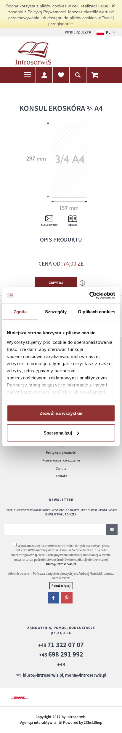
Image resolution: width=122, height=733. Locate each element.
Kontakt (61, 476)
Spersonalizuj (58, 432)
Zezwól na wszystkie (61, 413)
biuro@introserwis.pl (61, 564)
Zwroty (61, 468)
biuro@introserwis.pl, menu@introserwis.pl (64, 675)
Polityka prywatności (61, 453)
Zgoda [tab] (20, 311)
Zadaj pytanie (49, 225)
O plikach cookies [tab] (96, 311)
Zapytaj (56, 282)
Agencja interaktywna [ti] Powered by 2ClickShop (61, 722)
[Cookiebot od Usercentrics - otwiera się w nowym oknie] (89, 295)
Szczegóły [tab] (56, 311)
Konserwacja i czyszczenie (61, 460)
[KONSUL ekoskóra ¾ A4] (59, 165)
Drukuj (72, 225)
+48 (61, 645)
